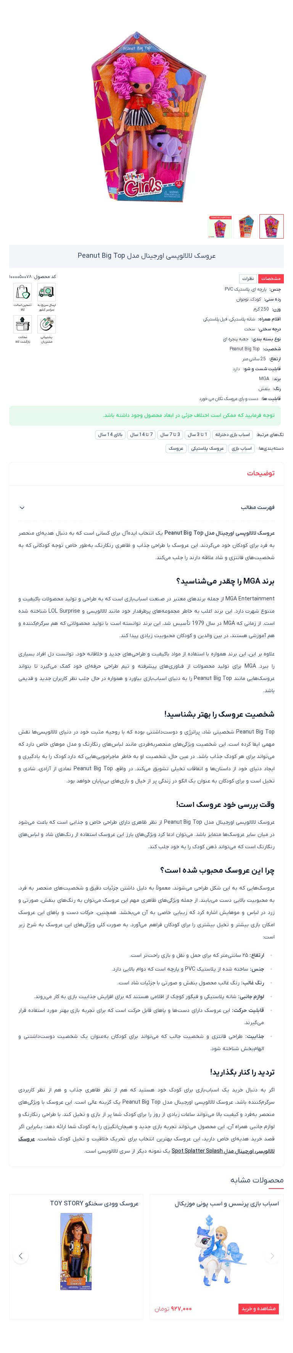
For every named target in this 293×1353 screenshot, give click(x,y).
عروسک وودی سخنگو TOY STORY (94, 1204)
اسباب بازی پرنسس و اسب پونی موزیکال (227, 1204)
